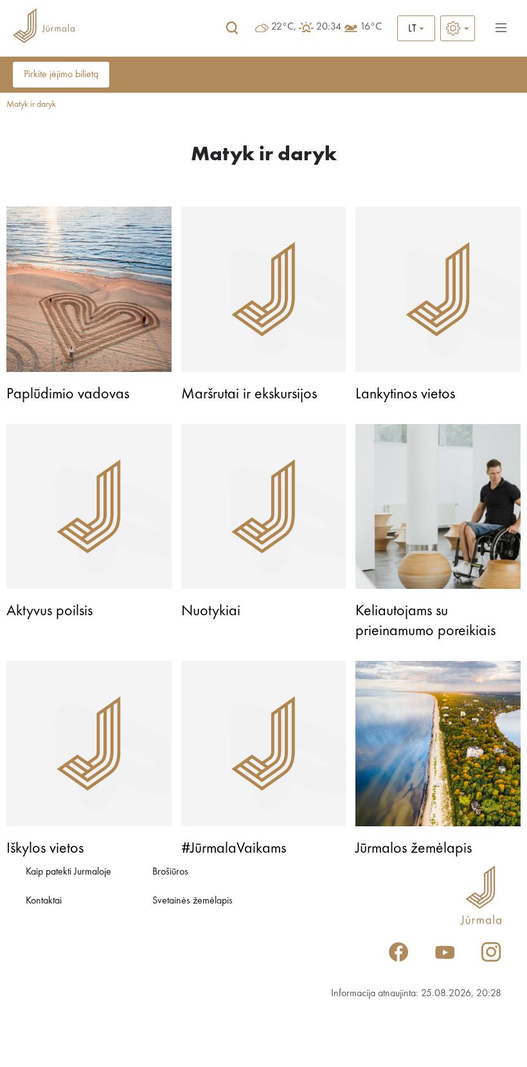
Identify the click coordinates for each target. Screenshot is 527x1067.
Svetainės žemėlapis (192, 901)
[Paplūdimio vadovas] (89, 289)
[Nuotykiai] (263, 507)
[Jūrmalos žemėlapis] (438, 743)
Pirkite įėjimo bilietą (61, 75)
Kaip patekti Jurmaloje (68, 872)
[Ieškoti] (232, 28)
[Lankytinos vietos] (438, 289)
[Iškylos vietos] (89, 743)
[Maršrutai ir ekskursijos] (263, 289)
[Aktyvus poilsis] (89, 507)
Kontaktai (44, 901)
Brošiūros (170, 872)
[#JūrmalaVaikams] (263, 743)
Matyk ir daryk (31, 104)
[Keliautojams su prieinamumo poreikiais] (438, 507)
